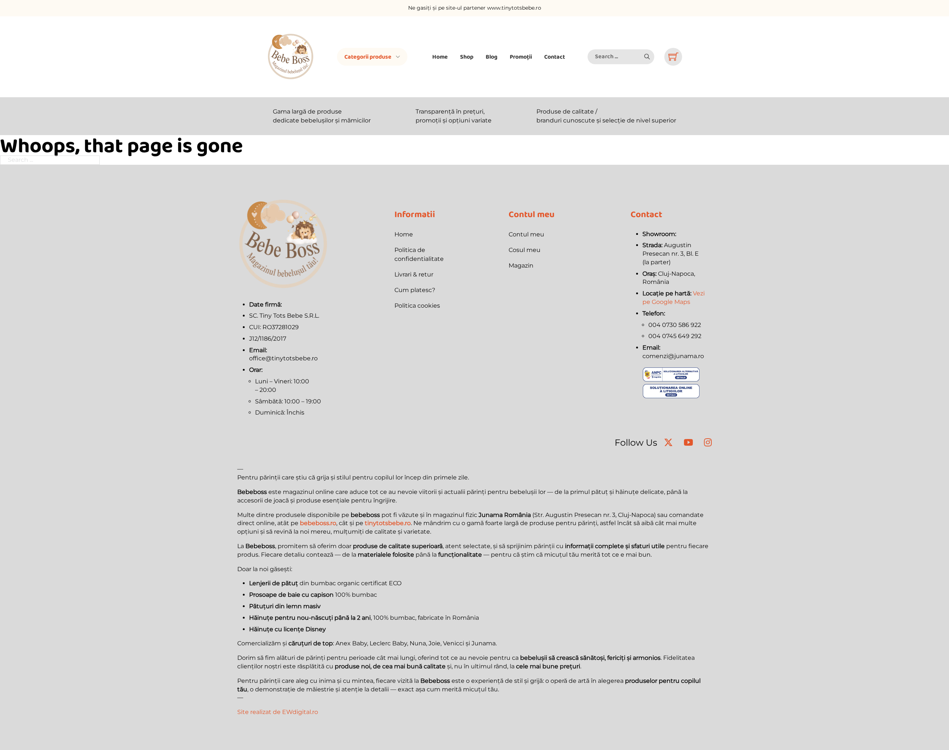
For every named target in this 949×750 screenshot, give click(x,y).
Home (440, 56)
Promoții (521, 56)
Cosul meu (524, 249)
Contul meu (526, 234)
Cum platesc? (414, 290)
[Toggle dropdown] (398, 57)
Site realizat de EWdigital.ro (277, 711)
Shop (466, 56)
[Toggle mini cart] (673, 57)
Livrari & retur (413, 274)
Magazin (521, 265)
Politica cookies (417, 305)
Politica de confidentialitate (419, 254)
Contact (554, 56)
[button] (646, 56)
